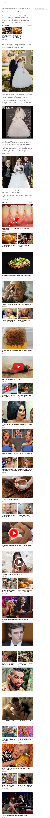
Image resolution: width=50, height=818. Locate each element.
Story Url (5, 2)
